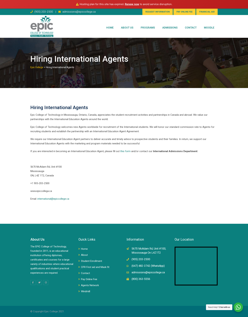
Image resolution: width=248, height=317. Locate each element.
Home (110, 27)
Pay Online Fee (89, 279)
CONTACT (191, 27)
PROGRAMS (148, 27)
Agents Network (90, 285)
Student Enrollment (91, 261)
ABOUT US (127, 27)
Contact (85, 273)
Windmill (85, 291)
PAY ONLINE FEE (184, 12)
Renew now (132, 4)
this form (125, 151)
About (84, 254)
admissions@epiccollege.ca (79, 11)
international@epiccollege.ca (53, 198)
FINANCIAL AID (207, 12)
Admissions (169, 27)
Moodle (209, 27)
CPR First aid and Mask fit (95, 267)
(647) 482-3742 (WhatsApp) (148, 265)
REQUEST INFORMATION (157, 12)
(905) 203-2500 (43, 11)
